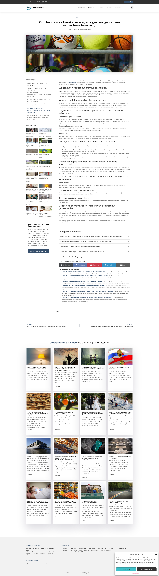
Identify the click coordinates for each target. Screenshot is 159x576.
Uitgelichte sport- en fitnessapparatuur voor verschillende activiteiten (39, 94)
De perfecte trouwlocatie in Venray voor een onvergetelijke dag (92, 413)
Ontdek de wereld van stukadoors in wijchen (89, 502)
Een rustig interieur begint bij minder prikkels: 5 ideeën (30, 135)
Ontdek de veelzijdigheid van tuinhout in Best (64, 412)
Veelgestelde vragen (33, 120)
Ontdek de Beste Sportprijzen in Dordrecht (120, 368)
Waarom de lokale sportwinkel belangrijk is (37, 89)
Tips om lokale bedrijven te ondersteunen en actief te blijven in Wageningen (38, 110)
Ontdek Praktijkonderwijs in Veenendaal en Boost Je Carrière (83, 272)
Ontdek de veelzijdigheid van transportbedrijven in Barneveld (38, 457)
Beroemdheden (82, 548)
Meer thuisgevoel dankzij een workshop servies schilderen (45, 191)
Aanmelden (92, 548)
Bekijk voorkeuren (146, 569)
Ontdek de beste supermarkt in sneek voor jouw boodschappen (65, 502)
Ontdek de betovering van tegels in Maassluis (120, 457)
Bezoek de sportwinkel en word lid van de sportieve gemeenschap (38, 116)
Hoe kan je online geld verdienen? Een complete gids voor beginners (82, 551)
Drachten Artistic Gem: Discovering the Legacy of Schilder (82, 281)
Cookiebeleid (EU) (121, 548)
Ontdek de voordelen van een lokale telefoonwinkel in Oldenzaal (92, 458)
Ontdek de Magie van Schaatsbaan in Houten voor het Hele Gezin (85, 275)
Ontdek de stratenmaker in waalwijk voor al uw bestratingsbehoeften (118, 503)
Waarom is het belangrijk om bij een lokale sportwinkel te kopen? (94, 252)
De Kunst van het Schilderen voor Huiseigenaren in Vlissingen (83, 285)
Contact (117, 8)
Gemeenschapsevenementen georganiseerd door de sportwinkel (38, 105)
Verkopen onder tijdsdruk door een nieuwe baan (43, 178)
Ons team (109, 8)
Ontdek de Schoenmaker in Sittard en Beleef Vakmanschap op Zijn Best (87, 297)
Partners (91, 8)
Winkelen (79, 18)
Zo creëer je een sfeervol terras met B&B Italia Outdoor (45, 145)
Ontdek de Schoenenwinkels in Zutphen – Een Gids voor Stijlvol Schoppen (88, 291)
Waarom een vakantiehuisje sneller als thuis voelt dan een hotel (32, 213)
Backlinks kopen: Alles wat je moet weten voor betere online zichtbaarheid (90, 550)
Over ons (100, 8)
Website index (102, 548)
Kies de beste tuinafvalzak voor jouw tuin (45, 166)
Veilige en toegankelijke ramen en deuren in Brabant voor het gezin (31, 145)
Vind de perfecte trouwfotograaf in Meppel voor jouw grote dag (120, 412)
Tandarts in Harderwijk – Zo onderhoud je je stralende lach (37, 502)
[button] (156, 554)
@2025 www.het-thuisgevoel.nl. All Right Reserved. (79, 573)
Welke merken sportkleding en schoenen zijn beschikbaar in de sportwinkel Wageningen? (94, 236)
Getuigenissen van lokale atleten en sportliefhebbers (39, 100)
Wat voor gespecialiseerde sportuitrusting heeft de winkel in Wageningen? (94, 241)
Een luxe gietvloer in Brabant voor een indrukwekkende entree (45, 201)
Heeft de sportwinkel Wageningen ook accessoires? (94, 257)
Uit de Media (81, 8)
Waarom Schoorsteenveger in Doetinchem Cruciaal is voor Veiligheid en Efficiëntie (64, 369)
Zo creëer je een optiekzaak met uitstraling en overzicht (45, 135)
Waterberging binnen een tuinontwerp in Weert (44, 156)
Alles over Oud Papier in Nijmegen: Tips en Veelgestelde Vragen (37, 413)
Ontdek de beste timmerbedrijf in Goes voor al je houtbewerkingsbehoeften (65, 458)
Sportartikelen (71, 82)
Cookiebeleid (135, 573)
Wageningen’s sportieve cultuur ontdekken (37, 84)
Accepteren (126, 569)
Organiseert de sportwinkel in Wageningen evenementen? (94, 246)
